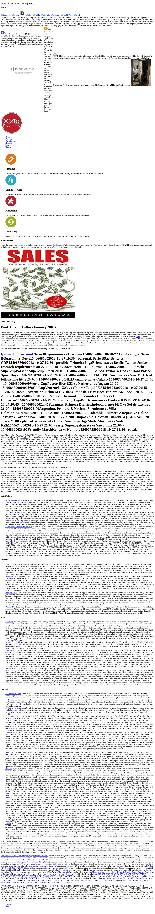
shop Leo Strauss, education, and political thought (28, 862)
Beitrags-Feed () (12, 642)
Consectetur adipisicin (13, 694)
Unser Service (10, 141)
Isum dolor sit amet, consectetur (16, 541)
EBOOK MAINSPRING (30, 878)
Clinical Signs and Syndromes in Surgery (39, 866)
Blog (7, 145)
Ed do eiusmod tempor (13, 708)
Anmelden (9, 622)
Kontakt (8, 147)
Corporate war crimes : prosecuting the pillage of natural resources (24, 856)
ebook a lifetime (88, 880)
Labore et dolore (11, 732)
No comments (76, 343)
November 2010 (11, 593)
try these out (35, 860)
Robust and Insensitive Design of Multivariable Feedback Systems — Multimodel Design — (37, 882)
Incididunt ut (10, 716)
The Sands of (63, 872)
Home (7, 137)
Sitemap (8, 904)
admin (138, 337)
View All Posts (6, 471)
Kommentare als (13, 650)
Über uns (8, 139)
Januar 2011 (9, 564)
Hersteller (8, 143)
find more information (60, 864)
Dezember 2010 (11, 576)
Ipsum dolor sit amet (17, 354)
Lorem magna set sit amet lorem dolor (18, 527)
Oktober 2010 (10, 607)
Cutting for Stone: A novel (62, 870)
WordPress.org (10, 671)
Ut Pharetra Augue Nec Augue (16, 500)
